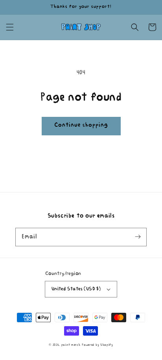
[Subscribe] (137, 237)
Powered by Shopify (97, 345)
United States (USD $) (76, 289)
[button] (9, 27)
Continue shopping (81, 125)
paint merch (71, 345)
